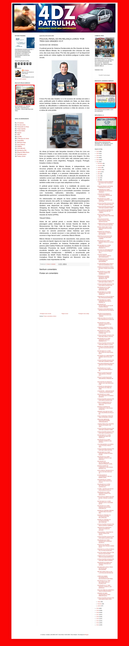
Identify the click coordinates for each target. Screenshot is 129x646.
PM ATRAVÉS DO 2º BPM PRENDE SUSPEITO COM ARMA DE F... (104, 458)
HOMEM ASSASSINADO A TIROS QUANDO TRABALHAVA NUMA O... (105, 268)
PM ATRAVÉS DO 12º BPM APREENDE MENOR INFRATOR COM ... (103, 289)
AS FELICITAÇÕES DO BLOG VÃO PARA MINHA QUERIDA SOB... (105, 537)
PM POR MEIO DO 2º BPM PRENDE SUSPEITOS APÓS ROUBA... (105, 453)
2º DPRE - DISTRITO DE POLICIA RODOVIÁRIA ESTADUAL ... (105, 489)
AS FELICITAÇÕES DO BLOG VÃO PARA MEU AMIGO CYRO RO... (105, 336)
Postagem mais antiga (83, 313)
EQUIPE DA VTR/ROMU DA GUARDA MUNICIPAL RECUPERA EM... (104, 516)
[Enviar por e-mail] (59, 264)
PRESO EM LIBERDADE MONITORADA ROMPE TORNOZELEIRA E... (103, 421)
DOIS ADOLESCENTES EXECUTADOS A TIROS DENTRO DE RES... (103, 220)
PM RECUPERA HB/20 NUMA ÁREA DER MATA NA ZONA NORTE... (104, 228)
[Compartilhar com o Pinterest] (66, 264)
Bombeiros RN (21, 150)
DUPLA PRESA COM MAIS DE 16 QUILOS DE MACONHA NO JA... (105, 472)
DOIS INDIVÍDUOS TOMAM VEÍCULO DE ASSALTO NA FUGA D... (104, 481)
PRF (18, 134)
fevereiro (100, 603)
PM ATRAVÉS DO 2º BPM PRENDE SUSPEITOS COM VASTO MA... (104, 200)
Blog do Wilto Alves (23, 152)
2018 (97, 612)
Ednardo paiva (21, 154)
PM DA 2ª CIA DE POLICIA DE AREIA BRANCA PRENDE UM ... (105, 378)
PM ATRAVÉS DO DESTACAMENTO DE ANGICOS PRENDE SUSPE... (105, 463)
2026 (97, 151)
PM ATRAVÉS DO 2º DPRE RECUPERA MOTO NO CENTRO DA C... (103, 485)
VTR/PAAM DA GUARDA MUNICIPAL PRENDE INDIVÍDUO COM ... (103, 277)
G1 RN (19, 136)
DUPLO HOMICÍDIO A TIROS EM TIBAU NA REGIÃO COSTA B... (105, 416)
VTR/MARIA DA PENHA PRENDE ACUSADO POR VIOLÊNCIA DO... (105, 183)
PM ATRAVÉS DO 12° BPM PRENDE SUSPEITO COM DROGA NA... (104, 587)
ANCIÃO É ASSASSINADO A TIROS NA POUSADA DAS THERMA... (104, 315)
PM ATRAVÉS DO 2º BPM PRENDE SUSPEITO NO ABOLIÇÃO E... (104, 493)
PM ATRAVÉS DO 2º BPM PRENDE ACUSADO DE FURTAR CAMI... (103, 332)
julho (99, 173)
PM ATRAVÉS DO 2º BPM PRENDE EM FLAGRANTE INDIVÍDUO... (104, 541)
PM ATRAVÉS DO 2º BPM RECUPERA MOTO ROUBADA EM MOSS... (105, 396)
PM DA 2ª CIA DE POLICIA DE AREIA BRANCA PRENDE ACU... (104, 374)
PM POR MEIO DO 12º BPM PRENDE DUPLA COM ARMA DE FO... (105, 503)
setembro (100, 169)
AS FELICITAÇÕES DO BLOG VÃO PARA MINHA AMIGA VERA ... (105, 598)
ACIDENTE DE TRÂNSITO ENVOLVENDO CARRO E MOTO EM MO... (104, 233)
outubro (100, 167)
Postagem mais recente (45, 313)
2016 (97, 616)
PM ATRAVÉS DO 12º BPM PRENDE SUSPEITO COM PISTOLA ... (104, 441)
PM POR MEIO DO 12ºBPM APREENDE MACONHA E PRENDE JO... (104, 301)
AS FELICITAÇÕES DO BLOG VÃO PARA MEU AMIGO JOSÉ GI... (105, 281)
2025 (97, 153)
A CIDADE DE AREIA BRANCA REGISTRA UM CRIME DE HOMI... (104, 388)
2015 (97, 618)
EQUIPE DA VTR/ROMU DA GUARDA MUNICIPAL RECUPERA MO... (104, 521)
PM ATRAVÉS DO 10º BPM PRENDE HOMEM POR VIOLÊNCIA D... (103, 273)
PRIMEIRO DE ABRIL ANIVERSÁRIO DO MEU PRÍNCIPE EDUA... (103, 594)
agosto (99, 171)
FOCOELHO (21, 148)
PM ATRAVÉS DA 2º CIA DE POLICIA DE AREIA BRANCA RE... (104, 369)
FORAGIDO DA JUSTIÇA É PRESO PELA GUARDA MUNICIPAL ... (105, 550)
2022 (97, 159)
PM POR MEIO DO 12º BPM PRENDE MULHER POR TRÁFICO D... (104, 436)
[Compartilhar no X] (62, 264)
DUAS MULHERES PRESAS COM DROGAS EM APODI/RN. (105, 553)
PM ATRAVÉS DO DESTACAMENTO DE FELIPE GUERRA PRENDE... (105, 306)
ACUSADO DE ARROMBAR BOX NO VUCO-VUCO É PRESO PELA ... (105, 251)
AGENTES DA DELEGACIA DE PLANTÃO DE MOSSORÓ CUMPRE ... (104, 237)
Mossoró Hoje (21, 142)
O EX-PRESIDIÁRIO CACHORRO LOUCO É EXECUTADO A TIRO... (105, 446)
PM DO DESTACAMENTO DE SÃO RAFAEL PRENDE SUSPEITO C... (105, 498)
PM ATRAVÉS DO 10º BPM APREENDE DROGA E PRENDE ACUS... (103, 340)
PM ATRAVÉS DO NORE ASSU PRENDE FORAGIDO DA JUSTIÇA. (104, 564)
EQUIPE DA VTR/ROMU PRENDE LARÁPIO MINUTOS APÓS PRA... (105, 512)
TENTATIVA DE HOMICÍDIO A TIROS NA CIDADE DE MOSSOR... (104, 529)
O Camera (20, 123)
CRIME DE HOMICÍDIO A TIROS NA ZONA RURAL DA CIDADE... (105, 328)
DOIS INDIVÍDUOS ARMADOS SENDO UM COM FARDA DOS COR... (105, 383)
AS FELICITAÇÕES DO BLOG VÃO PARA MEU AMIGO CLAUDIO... (105, 344)
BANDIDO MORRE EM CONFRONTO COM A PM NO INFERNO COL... (105, 467)
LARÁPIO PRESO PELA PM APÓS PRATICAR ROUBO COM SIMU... (105, 425)
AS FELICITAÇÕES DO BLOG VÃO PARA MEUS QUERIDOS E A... (105, 432)
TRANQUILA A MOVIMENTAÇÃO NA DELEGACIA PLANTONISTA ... (105, 310)
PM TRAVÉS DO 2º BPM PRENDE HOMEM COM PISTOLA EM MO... (105, 357)
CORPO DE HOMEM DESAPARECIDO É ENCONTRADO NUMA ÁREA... (105, 577)
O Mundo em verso (23, 138)
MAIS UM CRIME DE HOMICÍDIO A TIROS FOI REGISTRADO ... (105, 590)
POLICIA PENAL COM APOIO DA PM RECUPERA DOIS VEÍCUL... (105, 533)
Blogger (86, 634)
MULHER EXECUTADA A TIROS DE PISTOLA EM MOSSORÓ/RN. (105, 568)
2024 (97, 155)
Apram (19, 132)
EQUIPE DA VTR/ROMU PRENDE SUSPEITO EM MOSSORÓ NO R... (105, 348)
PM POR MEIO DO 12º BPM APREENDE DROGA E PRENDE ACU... (104, 247)
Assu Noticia (21, 144)
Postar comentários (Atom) (50, 316)
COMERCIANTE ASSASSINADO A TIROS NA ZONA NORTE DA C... (105, 556)
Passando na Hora (23, 127)
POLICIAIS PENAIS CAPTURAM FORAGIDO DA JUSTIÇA (105, 187)
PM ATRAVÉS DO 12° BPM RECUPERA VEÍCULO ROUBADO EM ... (103, 582)
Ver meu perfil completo (20, 79)
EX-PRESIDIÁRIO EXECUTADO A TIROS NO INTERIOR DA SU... (105, 264)
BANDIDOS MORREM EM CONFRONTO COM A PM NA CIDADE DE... (105, 408)
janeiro (99, 605)
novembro (100, 165)
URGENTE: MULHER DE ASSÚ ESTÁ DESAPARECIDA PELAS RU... (105, 413)
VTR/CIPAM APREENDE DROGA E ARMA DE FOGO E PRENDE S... (105, 365)
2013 (97, 622)
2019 (97, 610)
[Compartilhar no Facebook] (64, 264)
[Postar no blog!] (61, 264)
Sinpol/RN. (20, 140)
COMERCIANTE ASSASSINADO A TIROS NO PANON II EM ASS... (105, 224)
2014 (97, 620)
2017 (97, 614)
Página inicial (65, 313)
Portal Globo (21, 130)
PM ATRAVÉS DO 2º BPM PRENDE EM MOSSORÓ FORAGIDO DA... (104, 507)
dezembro (100, 163)
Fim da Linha (21, 125)
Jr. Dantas (48, 264)
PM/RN (19, 146)
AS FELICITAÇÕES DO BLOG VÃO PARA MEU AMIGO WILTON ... (105, 449)
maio (99, 177)
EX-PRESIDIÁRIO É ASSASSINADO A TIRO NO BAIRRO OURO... (104, 476)
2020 (97, 608)
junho (99, 175)
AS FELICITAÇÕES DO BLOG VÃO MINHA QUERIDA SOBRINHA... (105, 525)
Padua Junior (21, 156)
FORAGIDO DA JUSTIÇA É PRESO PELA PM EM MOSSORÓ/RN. (105, 297)
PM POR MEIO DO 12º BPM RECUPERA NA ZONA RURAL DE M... (105, 352)
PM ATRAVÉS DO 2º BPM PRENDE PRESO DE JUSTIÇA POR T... (105, 242)
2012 (97, 625)
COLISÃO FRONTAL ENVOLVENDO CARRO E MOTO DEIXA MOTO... (104, 256)
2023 (97, 157)
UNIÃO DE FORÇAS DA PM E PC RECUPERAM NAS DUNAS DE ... (105, 319)
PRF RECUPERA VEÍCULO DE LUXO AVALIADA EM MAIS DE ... (105, 573)
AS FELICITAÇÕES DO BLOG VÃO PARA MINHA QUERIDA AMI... (105, 285)
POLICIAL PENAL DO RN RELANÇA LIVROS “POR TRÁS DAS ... (105, 216)
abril (99, 179)
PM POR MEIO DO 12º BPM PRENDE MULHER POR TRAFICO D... (104, 293)
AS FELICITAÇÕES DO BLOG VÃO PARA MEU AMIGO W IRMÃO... (105, 560)
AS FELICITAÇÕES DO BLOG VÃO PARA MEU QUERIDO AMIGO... (105, 204)
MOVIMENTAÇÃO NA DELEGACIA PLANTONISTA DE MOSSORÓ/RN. (105, 260)
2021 (97, 161)
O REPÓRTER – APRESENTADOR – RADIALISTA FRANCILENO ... (105, 391)
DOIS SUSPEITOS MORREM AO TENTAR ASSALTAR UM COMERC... (105, 211)
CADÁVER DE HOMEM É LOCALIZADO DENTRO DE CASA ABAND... (104, 195)
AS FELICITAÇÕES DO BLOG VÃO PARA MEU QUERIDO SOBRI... (105, 207)
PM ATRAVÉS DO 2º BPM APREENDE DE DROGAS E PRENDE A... (104, 191)
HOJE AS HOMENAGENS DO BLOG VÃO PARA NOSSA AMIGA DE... (104, 403)
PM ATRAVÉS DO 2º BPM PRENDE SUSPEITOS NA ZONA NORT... (104, 324)
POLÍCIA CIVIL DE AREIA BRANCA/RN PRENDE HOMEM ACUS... (105, 546)
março (99, 601)
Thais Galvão (21, 129)
